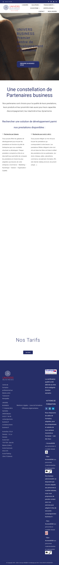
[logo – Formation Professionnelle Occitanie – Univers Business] (8, 371)
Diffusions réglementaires (30, 408)
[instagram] (51, 1)
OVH (37, 562)
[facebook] (48, 1)
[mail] (56, 1)
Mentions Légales (22, 405)
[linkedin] (53, 1)
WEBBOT (26, 562)
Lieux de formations (36, 405)
